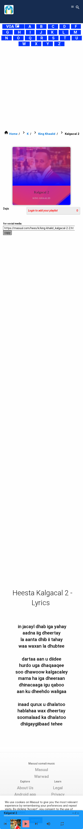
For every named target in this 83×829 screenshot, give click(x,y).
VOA (12, 26)
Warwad (41, 776)
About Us (25, 788)
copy (7, 232)
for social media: (12, 223)
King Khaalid (46, 134)
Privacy (57, 794)
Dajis (6, 208)
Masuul (41, 769)
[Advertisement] (41, 88)
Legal (58, 788)
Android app (25, 794)
